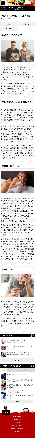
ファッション (24, 370)
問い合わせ (17, 431)
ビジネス (10, 370)
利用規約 (17, 422)
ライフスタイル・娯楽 (3, 370)
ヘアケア (31, 370)
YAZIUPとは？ (17, 419)
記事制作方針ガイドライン (17, 428)
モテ (17, 370)
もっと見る (17, 360)
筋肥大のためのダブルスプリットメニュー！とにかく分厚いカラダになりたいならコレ (20, 354)
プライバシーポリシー (17, 425)
